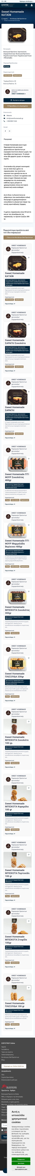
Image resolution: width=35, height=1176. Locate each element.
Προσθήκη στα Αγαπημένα (18, 106)
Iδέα (2, 1074)
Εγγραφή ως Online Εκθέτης (14, 1066)
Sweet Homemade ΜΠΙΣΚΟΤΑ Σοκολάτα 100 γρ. (16, 740)
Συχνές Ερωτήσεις (7, 1077)
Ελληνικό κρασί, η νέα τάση (10, 1099)
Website (9, 115)
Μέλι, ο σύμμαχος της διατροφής (12, 1096)
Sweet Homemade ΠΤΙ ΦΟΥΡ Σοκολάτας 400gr (17, 477)
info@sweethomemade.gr (14, 118)
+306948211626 (11, 121)
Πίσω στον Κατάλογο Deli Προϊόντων (20, 237)
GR (5, 1)
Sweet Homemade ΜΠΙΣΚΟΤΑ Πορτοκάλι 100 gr (17, 873)
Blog (2, 1060)
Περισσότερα (9, 303)
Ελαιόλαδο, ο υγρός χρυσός (10, 1102)
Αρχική (5, 18)
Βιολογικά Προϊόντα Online (10, 1094)
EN (2, 1)
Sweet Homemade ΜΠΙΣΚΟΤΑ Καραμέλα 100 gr (17, 806)
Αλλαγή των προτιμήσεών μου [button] (21, 1168)
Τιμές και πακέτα (7, 1052)
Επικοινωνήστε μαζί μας (9, 1080)
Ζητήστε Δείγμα (18, 100)
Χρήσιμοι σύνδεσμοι (26, 1)
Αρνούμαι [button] (21, 1163)
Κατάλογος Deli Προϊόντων (18, 18)
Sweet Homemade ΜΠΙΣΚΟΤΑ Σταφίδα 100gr (16, 939)
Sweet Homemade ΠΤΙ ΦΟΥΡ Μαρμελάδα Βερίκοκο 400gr (17, 543)
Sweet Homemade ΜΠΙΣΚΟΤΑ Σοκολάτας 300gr (17, 610)
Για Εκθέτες (5, 1049)
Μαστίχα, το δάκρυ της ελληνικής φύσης (14, 1104)
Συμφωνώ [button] (21, 1159)
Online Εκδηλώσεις (7, 1054)
